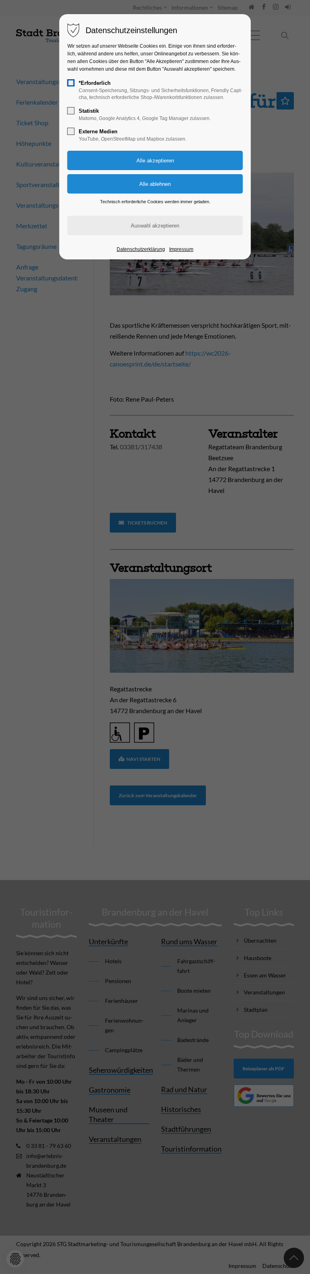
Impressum (181, 249)
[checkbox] (71, 82)
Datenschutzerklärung (141, 249)
